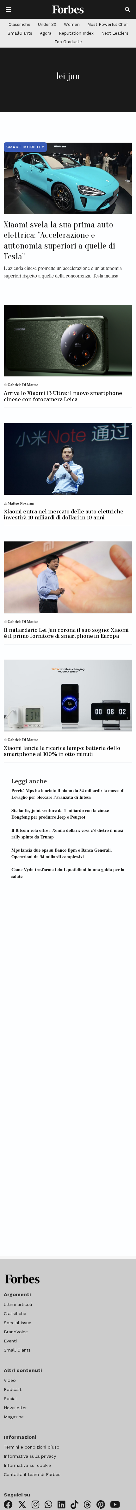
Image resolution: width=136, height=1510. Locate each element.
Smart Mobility (25, 147)
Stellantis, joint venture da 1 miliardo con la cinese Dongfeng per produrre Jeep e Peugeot (60, 813)
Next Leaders (114, 33)
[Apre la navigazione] (8, 9)
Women (72, 24)
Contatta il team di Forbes (32, 1474)
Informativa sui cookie (27, 1465)
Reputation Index (76, 33)
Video (10, 1380)
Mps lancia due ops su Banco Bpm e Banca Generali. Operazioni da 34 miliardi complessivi (61, 853)
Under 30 (47, 24)
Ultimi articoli (18, 1304)
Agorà (45, 33)
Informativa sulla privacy (30, 1456)
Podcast (13, 1389)
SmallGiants (20, 33)
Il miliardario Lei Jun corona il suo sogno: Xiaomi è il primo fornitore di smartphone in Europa (66, 633)
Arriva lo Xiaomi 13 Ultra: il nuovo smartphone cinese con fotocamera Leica (63, 396)
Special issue (17, 1322)
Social (10, 1398)
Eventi (10, 1340)
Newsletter (15, 1407)
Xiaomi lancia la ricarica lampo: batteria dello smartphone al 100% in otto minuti (62, 751)
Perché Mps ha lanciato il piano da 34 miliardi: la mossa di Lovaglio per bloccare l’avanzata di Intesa (68, 793)
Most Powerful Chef (107, 24)
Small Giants (17, 1350)
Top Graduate (68, 41)
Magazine (14, 1416)
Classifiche (19, 24)
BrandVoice (16, 1331)
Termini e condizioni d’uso (31, 1447)
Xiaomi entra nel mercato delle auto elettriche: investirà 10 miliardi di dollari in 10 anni (64, 514)
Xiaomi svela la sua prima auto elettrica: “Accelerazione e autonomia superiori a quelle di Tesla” (59, 240)
